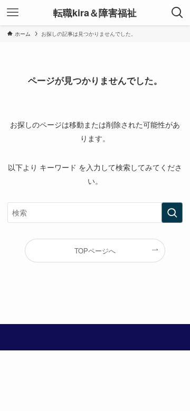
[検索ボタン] (177, 12)
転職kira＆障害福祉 (95, 12)
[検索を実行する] (172, 212)
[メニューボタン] (12, 12)
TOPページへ (95, 251)
